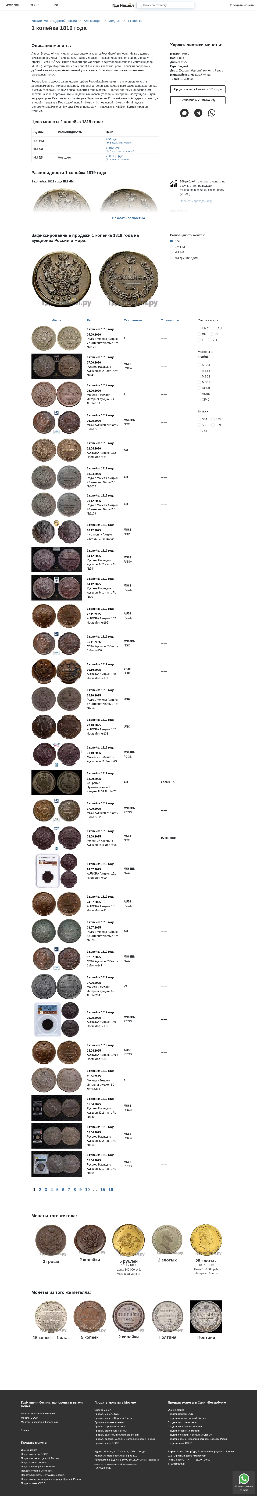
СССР (34, 5)
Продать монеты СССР (34, 1454)
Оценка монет (29, 1449)
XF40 (205, 399)
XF (204, 334)
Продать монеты (242, 5)
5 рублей (128, 1261)
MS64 (206, 365)
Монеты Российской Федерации (39, 1422)
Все (177, 241)
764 (204, 431)
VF (217, 334)
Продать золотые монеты (35, 1462)
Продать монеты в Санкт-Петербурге (197, 1402)
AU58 (206, 388)
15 (102, 1189)
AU (219, 328)
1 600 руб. (120, 149)
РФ (56, 5)
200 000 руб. (117, 157)
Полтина (167, 1337)
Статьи (25, 1430)
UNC (205, 328)
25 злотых (206, 1260)
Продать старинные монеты (37, 1470)
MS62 (206, 376)
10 (87, 1189)
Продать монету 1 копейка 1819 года (198, 89)
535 (218, 419)
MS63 (206, 370)
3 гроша (51, 1261)
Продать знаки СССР (33, 1483)
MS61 (206, 382)
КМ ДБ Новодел (186, 258)
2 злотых (167, 1260)
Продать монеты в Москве (115, 1402)
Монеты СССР (29, 1417)
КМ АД (179, 252)
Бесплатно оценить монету (197, 100)
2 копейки (90, 1259)
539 (218, 425)
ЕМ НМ (179, 247)
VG (214, 340)
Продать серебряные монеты (38, 1466)
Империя (12, 5)
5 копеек (89, 1337)
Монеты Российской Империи (38, 1413)
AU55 (206, 393)
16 (110, 1189)
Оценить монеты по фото (244, 1488)
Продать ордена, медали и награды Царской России (51, 1479)
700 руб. (118, 141)
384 (204, 419)
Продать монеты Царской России (40, 1458)
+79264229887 (102, 1468)
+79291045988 (176, 1463)
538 (204, 425)
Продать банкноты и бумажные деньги (43, 1474)
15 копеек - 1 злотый (54, 1337)
